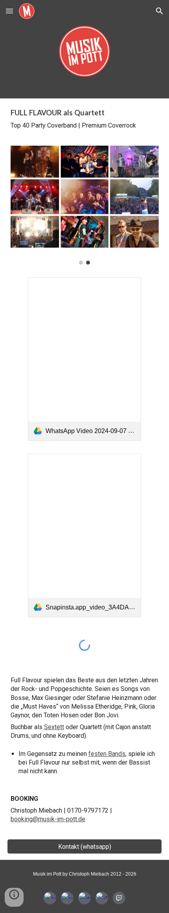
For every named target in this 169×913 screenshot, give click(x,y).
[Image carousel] (84, 205)
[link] (84, 359)
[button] (9, 11)
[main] (84, 119)
